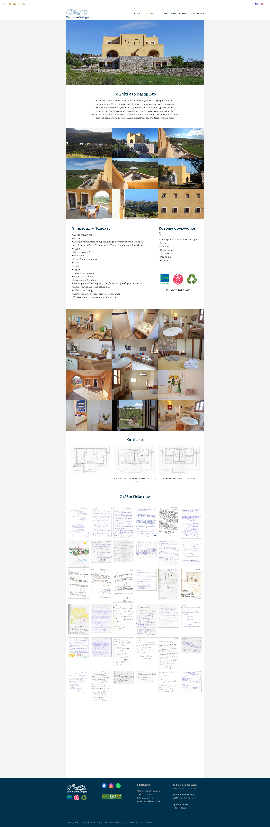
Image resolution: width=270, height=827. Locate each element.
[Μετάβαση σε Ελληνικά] (256, 3)
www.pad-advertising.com (140, 822)
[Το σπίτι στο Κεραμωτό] (89, 143)
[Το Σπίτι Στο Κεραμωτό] (89, 324)
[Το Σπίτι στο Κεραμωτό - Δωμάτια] (135, 324)
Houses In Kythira (82, 822)
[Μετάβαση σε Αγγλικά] (262, 3)
